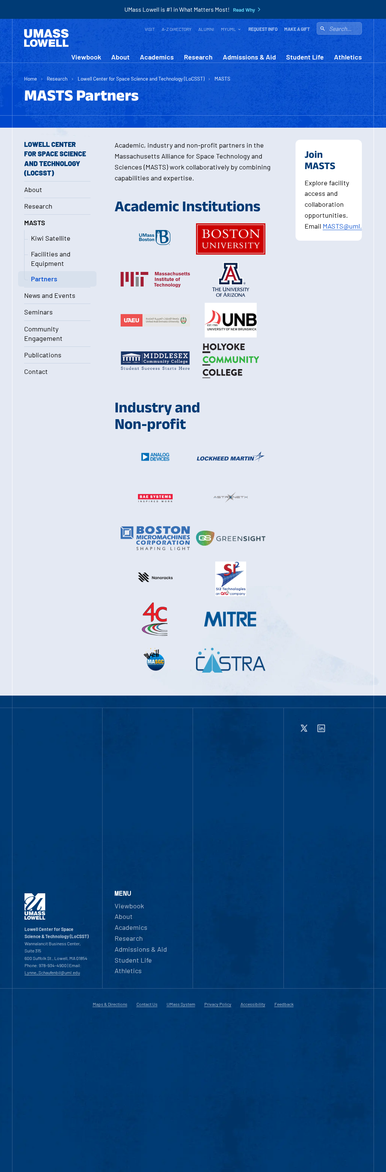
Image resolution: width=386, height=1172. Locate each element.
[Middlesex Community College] (155, 360)
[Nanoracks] (155, 579)
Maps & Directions (110, 1004)
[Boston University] (230, 238)
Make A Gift (297, 29)
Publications (42, 355)
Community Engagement (43, 333)
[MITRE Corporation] (230, 619)
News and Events (49, 295)
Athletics (348, 57)
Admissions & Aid (249, 57)
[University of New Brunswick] (230, 320)
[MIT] (155, 279)
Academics (157, 57)
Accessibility (252, 1004)
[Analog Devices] (155, 457)
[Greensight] (230, 538)
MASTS (222, 78)
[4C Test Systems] (155, 619)
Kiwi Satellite (50, 238)
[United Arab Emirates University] (155, 320)
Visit (150, 29)
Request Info (262, 29)
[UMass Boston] (155, 238)
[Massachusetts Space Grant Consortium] (155, 660)
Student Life (305, 57)
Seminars (38, 312)
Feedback (284, 1004)
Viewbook (86, 57)
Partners (44, 279)
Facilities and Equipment (50, 258)
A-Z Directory (176, 29)
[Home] (46, 38)
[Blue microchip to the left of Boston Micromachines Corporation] (155, 538)
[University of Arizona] (230, 279)
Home (30, 78)
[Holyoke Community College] (230, 360)
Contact (36, 371)
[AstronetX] (230, 497)
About (120, 57)
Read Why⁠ (244, 10)
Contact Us (147, 1004)
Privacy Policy (217, 1004)
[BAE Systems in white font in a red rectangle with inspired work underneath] (155, 497)
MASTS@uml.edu (348, 226)
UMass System (181, 1004)
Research (198, 57)
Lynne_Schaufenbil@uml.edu (52, 972)
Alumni (206, 29)
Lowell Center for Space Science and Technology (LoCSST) (141, 78)
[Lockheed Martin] (230, 457)
